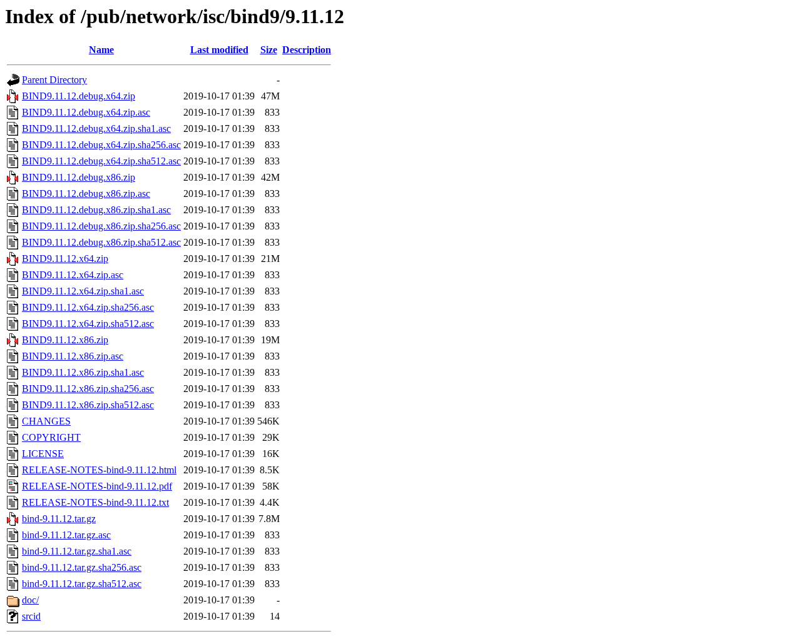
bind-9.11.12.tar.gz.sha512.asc (81, 583)
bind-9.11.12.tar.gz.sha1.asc (76, 551)
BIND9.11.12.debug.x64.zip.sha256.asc (101, 144)
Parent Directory (54, 79)
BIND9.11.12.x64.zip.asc (72, 274)
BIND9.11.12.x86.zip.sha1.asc (83, 372)
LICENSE (43, 453)
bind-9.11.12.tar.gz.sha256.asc (81, 567)
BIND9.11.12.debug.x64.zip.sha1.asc (96, 128)
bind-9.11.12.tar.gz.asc (66, 535)
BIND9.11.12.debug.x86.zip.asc (86, 193)
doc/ (30, 600)
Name (101, 49)
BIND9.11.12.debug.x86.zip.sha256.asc (101, 226)
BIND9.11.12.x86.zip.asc (72, 356)
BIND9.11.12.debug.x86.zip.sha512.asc (101, 242)
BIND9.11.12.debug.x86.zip (78, 177)
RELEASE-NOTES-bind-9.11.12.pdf (97, 486)
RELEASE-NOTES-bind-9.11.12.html (99, 470)
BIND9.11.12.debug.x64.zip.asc (86, 112)
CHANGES (46, 421)
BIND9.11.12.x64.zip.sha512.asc (88, 323)
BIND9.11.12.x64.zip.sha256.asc (88, 307)
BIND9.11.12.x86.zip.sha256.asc (88, 388)
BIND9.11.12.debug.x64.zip (78, 96)
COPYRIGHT (51, 437)
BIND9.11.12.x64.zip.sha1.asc (83, 291)
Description (306, 49)
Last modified (219, 49)
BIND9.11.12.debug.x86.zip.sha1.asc (96, 209)
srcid (31, 616)
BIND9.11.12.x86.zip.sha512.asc (88, 405)
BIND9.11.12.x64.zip (65, 258)
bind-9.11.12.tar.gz (59, 518)
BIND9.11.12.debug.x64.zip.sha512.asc (101, 161)
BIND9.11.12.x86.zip (65, 340)
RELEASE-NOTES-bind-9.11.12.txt (95, 502)
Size (268, 49)
